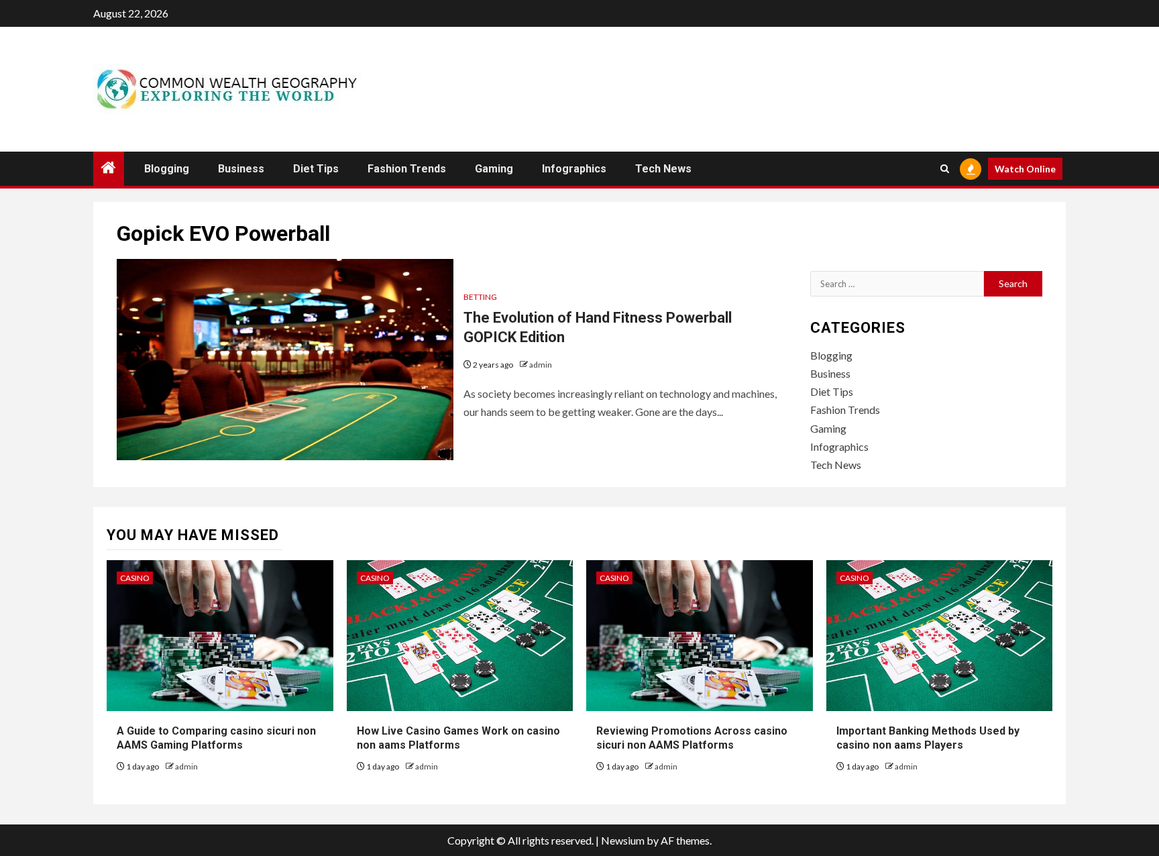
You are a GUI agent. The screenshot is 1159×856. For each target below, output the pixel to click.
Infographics (574, 168)
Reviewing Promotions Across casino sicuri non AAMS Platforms (691, 738)
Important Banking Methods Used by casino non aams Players (927, 738)
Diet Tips (316, 168)
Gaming (494, 168)
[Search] (944, 169)
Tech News (663, 168)
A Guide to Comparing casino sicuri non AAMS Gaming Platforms (216, 738)
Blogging (166, 168)
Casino (135, 578)
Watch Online (1025, 168)
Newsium (623, 840)
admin (540, 365)
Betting (480, 297)
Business (241, 168)
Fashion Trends (407, 168)
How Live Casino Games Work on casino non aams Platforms (458, 738)
